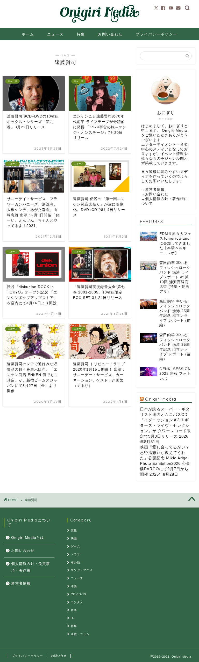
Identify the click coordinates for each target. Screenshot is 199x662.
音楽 (74, 610)
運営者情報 (155, 190)
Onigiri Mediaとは (27, 538)
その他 (75, 562)
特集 (81, 34)
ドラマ (75, 554)
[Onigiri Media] (99, 23)
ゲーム (75, 546)
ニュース (55, 34)
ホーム (28, 34)
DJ (73, 618)
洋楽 (74, 586)
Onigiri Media (160, 399)
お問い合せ (59, 655)
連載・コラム (80, 634)
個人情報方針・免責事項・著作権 (30, 567)
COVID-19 (78, 594)
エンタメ (77, 602)
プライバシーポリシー (156, 34)
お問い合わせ (110, 34)
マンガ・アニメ (82, 570)
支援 (74, 530)
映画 (74, 538)
